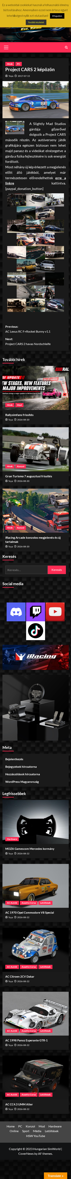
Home (11, 1126)
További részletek (36, 22)
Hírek (10, 63)
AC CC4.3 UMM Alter (19, 1104)
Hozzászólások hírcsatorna (22, 774)
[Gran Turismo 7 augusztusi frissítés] (35, 449)
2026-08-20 (23, 419)
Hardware (12, 839)
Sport (25, 1131)
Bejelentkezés (14, 759)
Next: (28, 341)
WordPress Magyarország (22, 781)
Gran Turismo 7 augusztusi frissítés (28, 476)
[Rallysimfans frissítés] (35, 388)
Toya (11, 76)
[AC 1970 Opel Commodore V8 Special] (35, 886)
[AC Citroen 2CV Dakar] (35, 950)
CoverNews (26, 1153)
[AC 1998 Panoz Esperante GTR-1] (35, 1014)
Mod (19, 405)
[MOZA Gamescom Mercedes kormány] (35, 822)
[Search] (66, 47)
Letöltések (45, 902)
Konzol (20, 466)
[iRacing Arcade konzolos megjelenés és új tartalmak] (35, 510)
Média (37, 1131)
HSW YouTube (35, 1136)
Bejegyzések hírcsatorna (21, 766)
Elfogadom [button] (57, 16)
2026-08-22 (23, 853)
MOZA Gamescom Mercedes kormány (29, 848)
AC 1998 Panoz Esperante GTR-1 (26, 1040)
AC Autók (12, 902)
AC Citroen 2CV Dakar (19, 976)
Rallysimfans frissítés (19, 415)
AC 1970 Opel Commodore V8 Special (29, 912)
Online (14, 1131)
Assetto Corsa (29, 902)
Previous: (27, 329)
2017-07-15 (24, 76)
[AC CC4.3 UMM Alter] (35, 1077)
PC (18, 63)
